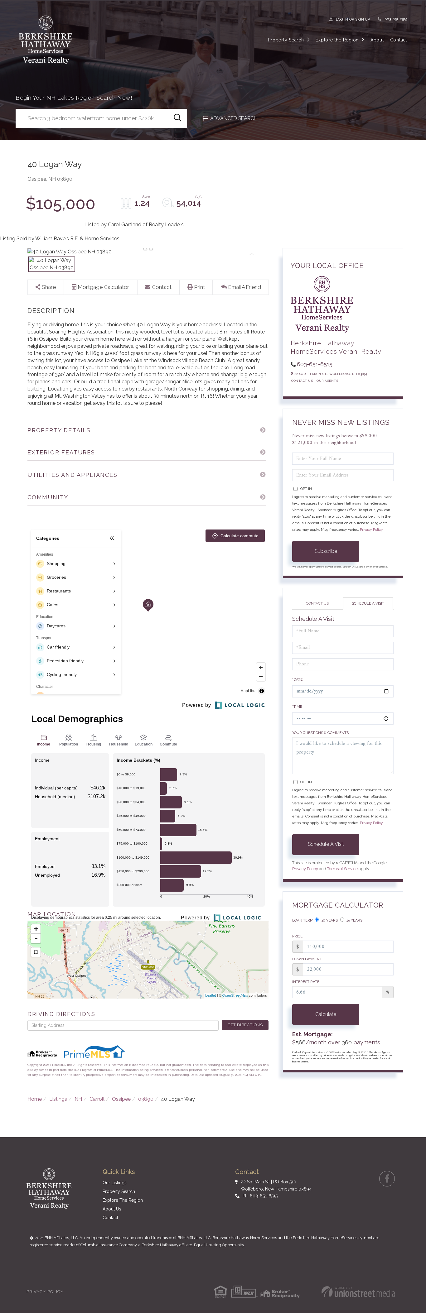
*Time (297, 706)
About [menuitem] (377, 39)
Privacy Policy (371, 529)
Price (297, 936)
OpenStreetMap (235, 996)
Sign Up (362, 19)
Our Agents (327, 380)
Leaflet (210, 996)
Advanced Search (233, 118)
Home (34, 1099)
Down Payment (307, 959)
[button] (177, 118)
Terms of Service (342, 868)
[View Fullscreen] (36, 952)
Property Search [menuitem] (286, 39)
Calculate (325, 1014)
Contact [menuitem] (398, 39)
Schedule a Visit (368, 603)
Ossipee (121, 1099)
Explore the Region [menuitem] (337, 39)
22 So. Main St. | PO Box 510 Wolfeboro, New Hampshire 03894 (276, 1185)
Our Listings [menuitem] (115, 1182)
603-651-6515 (396, 19)
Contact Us (302, 380)
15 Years (354, 920)
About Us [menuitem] (112, 1208)
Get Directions (245, 1025)
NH (78, 1099)
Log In (342, 19)
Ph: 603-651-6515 (260, 1195)
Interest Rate (305, 982)
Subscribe (326, 551)
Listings (58, 1099)
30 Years (329, 920)
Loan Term (302, 920)
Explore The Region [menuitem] (123, 1200)
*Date (297, 679)
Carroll (97, 1099)
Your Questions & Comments (320, 733)
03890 (145, 1099)
